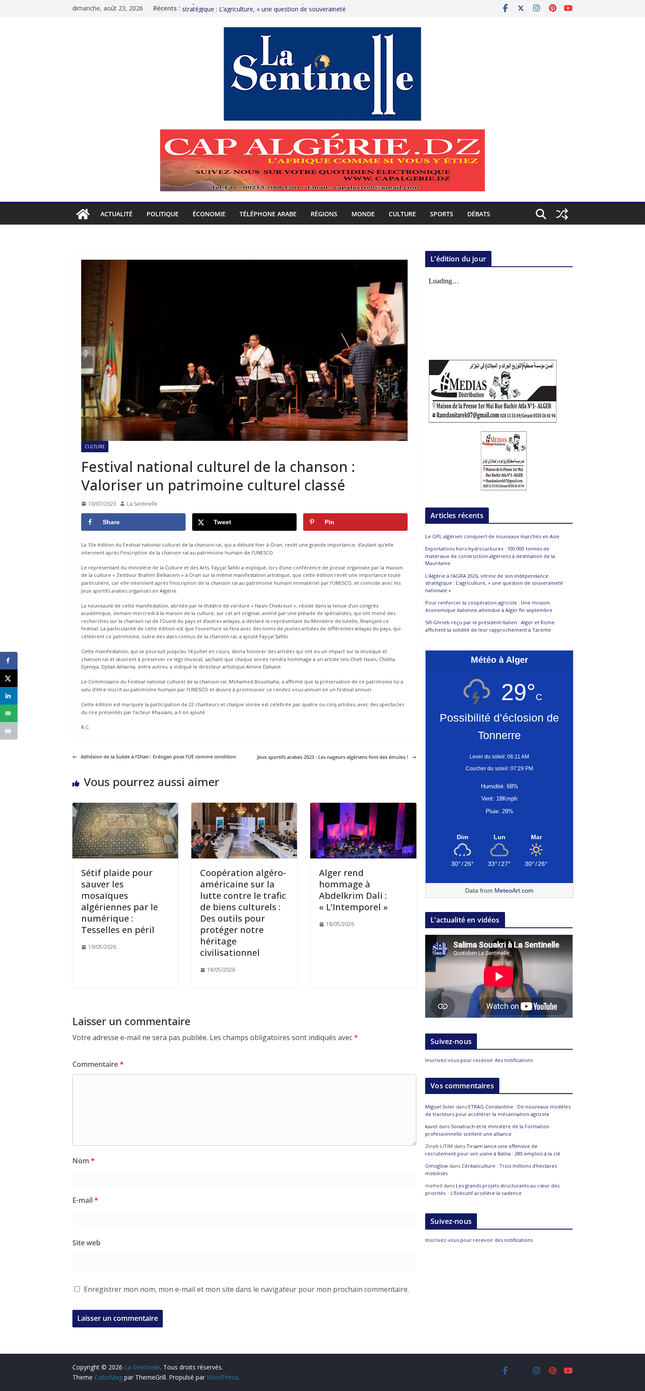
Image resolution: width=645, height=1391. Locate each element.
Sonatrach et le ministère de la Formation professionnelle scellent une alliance (487, 1130)
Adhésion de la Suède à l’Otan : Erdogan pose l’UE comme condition (158, 756)
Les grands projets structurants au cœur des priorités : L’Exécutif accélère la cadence (492, 1189)
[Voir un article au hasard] (562, 214)
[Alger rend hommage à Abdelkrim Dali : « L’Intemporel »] (363, 806)
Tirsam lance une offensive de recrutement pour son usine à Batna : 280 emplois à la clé (492, 1150)
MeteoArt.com (514, 890)
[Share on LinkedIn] (9, 695)
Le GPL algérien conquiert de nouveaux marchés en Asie (492, 536)
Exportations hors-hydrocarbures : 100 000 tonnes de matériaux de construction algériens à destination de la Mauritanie (490, 555)
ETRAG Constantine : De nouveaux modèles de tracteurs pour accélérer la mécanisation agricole (497, 1110)
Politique (163, 214)
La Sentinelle (142, 504)
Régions (324, 214)
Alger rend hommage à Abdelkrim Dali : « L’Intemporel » (353, 890)
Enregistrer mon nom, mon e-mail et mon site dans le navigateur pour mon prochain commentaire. (246, 1289)
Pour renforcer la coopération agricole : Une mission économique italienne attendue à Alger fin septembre (488, 606)
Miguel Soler (440, 1106)
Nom (83, 1161)
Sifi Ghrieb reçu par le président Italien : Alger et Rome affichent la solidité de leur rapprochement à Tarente (490, 626)
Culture (402, 214)
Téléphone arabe (268, 214)
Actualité (116, 214)
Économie (209, 214)
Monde (363, 214)
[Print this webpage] (9, 731)
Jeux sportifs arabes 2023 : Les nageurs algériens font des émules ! (332, 757)
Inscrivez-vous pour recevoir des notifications (479, 1060)
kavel (431, 1126)
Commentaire (98, 1064)
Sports (441, 214)
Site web (86, 1243)
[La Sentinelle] (82, 214)
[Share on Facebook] (9, 660)
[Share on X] (9, 678)
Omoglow (436, 1165)
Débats (478, 214)
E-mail (85, 1200)
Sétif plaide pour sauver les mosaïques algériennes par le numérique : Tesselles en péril (119, 901)
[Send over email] (9, 713)
